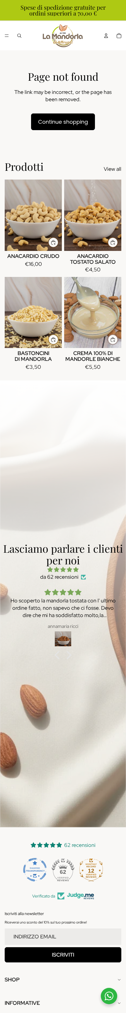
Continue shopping (63, 121)
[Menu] (6, 35)
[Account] (106, 35)
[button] (59, 655)
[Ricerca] (19, 35)
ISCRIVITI (63, 954)
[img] (63, 569)
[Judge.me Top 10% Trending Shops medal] (91, 869)
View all (112, 169)
